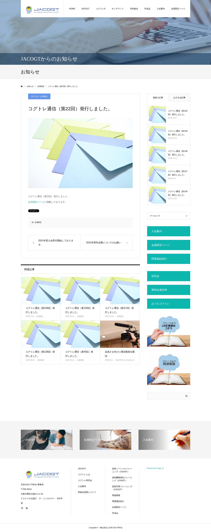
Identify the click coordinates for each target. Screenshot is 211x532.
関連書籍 (116, 495)
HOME (72, 8)
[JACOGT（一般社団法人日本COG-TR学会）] (42, 8)
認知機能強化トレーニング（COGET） (122, 479)
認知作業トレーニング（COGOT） (122, 488)
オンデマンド (118, 8)
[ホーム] (22, 86)
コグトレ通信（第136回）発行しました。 (177, 193)
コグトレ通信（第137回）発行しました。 (177, 173)
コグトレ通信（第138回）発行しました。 (177, 153)
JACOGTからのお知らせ (125, 360)
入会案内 (82, 486)
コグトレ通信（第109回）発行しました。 (40, 310)
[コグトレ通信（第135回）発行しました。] (80, 290)
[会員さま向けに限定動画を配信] (120, 334)
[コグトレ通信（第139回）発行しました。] (157, 134)
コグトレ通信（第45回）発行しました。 (79, 354)
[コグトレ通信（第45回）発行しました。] (80, 334)
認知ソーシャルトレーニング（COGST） (122, 470)
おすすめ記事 (179, 97)
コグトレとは (84, 474)
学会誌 (147, 8)
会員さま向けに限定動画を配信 (120, 354)
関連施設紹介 (118, 501)
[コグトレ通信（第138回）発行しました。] (157, 154)
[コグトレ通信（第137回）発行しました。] (157, 174)
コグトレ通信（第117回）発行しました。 (119, 310)
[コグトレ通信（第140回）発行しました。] (157, 114)
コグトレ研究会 (85, 480)
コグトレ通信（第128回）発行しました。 (40, 354)
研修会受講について (87, 492)
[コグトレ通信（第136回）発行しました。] (157, 195)
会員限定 (44, 96)
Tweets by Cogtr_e (155, 468)
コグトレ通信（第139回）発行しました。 (177, 133)
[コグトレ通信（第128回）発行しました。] (40, 334)
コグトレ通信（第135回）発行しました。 (79, 310)
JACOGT (85, 8)
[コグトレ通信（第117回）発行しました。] (120, 290)
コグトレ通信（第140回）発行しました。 (177, 113)
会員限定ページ (178, 8)
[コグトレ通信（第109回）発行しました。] (40, 290)
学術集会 (134, 8)
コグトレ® (100, 8)
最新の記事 (158, 97)
